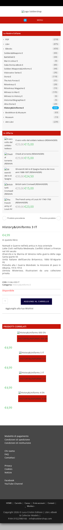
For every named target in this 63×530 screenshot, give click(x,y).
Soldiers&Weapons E (13, 53)
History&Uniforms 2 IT (33, 378)
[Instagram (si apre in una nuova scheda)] (30, 2)
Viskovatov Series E (13, 72)
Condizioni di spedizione (17, 439)
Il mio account (39, 503)
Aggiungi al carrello (36, 301)
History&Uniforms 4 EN (32, 398)
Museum (9, 117)
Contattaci (10, 457)
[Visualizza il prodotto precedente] (4, 218)
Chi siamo (10, 450)
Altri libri (9, 122)
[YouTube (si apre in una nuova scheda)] (34, 2)
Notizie (8, 472)
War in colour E (11, 61)
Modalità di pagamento (16, 436)
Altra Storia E (10, 104)
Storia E (7, 76)
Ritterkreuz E (10, 84)
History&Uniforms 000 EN (33, 338)
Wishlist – (31, 506)
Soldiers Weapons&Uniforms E (18, 68)
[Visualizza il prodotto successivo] (58, 218)
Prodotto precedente (16, 218)
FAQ (7, 454)
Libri (7, 44)
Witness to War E (11, 92)
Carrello (18, 503)
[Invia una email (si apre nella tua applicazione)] (38, 2)
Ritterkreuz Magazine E (14, 88)
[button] (17, 308)
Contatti (51, 503)
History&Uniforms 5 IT (33, 358)
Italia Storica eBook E (13, 65)
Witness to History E (13, 96)
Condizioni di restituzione (18, 442)
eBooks (8, 48)
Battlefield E (9, 57)
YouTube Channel (14, 483)
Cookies (8, 469)
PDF (7, 39)
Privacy (8, 465)
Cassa (27, 503)
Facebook (9, 480)
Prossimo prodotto (48, 218)
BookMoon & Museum (15, 112)
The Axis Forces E (12, 80)
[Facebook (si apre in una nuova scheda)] (25, 2)
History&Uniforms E (14, 107)
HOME (9, 503)
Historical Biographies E (14, 100)
